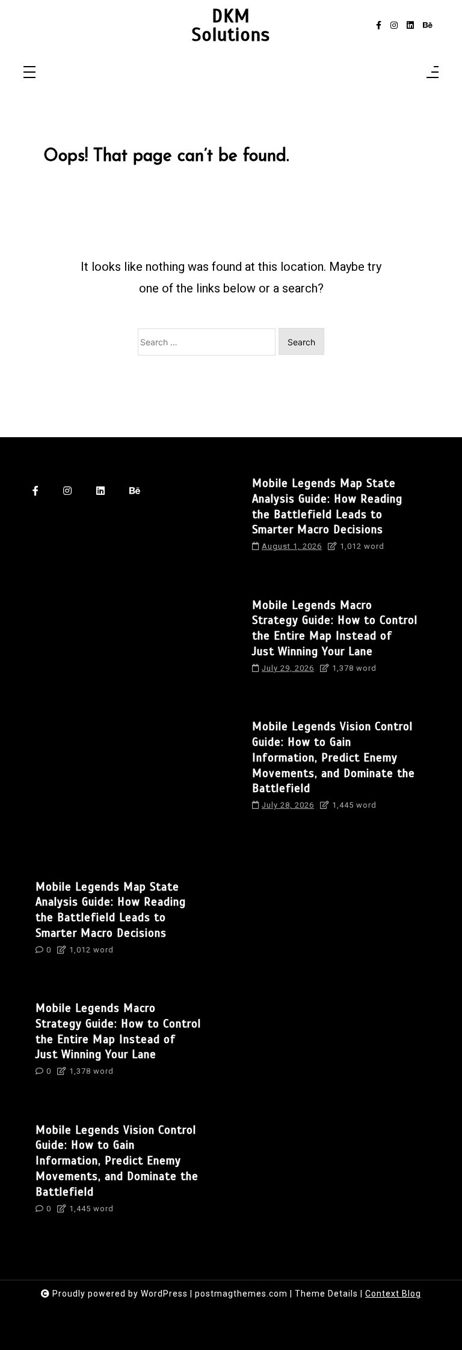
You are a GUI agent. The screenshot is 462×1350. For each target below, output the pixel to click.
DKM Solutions (231, 25)
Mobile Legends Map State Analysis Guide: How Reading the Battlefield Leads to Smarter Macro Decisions (327, 506)
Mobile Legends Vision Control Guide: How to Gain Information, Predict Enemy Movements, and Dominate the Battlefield (333, 757)
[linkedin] (410, 25)
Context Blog (393, 1293)
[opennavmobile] (433, 73)
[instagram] (394, 25)
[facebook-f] (378, 25)
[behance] (428, 25)
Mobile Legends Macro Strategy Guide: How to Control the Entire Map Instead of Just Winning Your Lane (334, 628)
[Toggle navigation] (29, 73)
